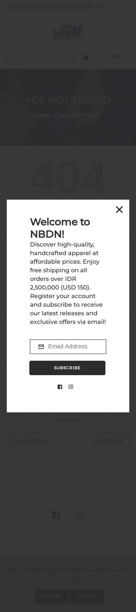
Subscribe (67, 367)
